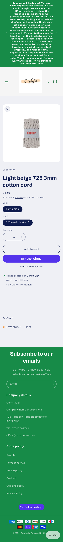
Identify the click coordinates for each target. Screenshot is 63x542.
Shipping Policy (15, 486)
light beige (12, 209)
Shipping (19, 197)
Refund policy (14, 470)
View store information (19, 285)
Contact (11, 478)
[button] (6, 81)
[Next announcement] (56, 33)
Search (10, 455)
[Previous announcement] (6, 33)
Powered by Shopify (41, 533)
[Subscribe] (52, 384)
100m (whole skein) (17, 222)
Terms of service (15, 463)
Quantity (7, 230)
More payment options (31, 267)
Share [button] (9, 318)
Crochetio (26, 533)
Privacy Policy (14, 493)
